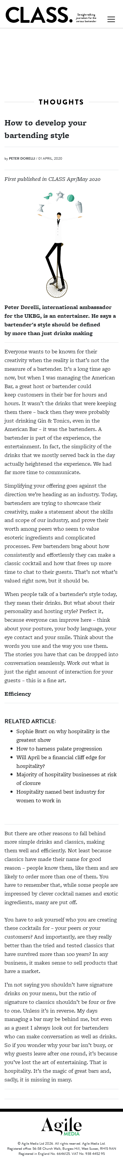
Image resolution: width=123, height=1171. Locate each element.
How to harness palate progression (59, 749)
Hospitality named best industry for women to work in (60, 796)
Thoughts (61, 102)
